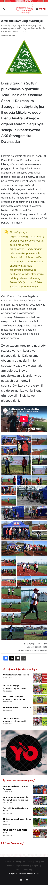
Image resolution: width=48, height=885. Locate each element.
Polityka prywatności (17, 873)
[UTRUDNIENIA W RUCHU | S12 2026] (40, 833)
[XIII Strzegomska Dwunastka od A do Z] (40, 822)
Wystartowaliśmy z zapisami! (16, 675)
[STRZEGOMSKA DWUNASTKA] (24, 9)
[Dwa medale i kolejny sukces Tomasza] (40, 789)
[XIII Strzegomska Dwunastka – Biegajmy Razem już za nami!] (40, 800)
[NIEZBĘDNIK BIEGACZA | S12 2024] (40, 710)
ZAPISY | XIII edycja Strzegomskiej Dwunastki (14, 687)
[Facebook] (5, 658)
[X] (11, 658)
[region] (24, 752)
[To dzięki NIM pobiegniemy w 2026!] (40, 811)
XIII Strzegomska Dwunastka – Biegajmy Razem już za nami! (16, 798)
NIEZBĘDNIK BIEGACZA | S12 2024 (17, 707)
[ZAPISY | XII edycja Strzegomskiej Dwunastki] (40, 721)
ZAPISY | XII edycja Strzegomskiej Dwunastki (14, 719)
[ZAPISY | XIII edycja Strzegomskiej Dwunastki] (40, 689)
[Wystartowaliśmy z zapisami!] (40, 678)
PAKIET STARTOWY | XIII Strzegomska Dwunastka (14, 698)
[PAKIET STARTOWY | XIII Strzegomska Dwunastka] (40, 700)
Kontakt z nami (33, 873)
